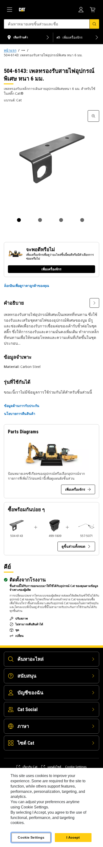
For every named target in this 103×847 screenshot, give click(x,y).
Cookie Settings (76, 767)
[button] (26, 285)
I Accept (73, 837)
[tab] (19, 220)
